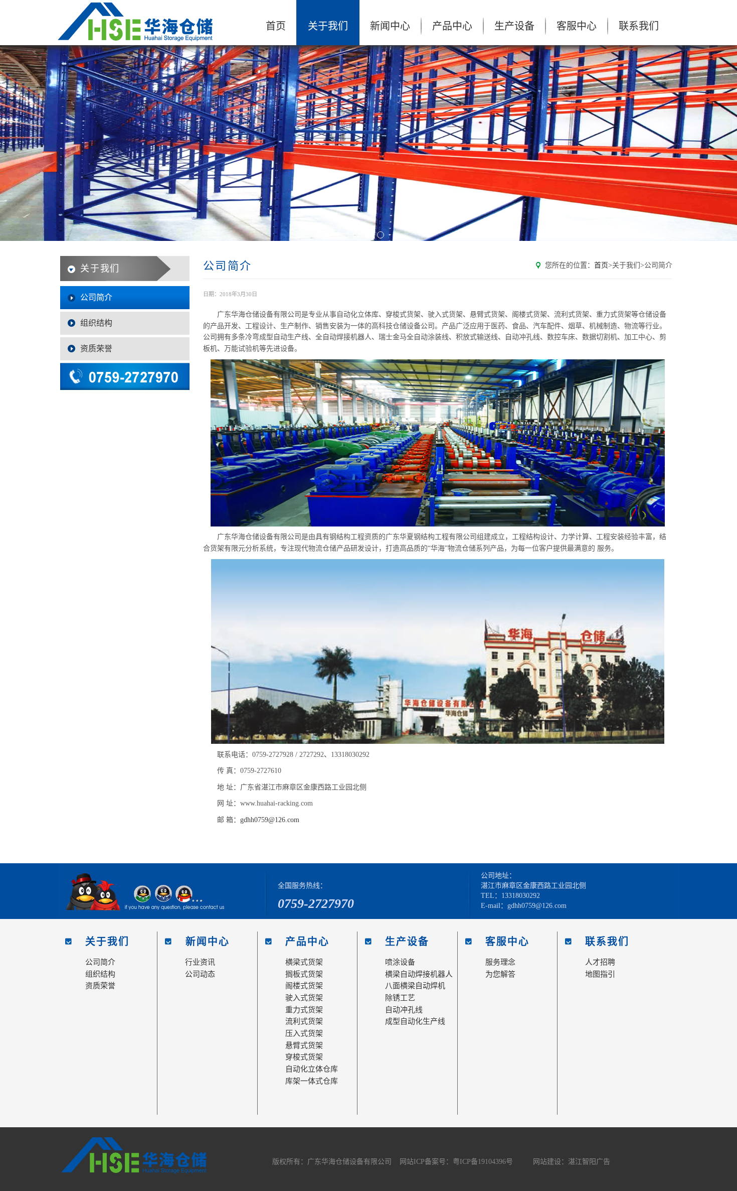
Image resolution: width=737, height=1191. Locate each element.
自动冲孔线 (404, 1010)
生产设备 (514, 26)
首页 (276, 26)
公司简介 (96, 297)
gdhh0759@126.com (269, 820)
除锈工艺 (400, 998)
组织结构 (96, 323)
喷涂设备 (400, 962)
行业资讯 (200, 962)
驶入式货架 (304, 998)
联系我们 (639, 26)
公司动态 (200, 974)
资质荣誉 (96, 348)
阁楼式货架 (304, 986)
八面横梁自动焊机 (415, 986)
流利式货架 (304, 1021)
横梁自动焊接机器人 (419, 974)
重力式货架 (304, 1010)
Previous (14, 143)
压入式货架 (304, 1033)
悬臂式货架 (304, 1045)
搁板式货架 (304, 974)
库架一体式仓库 (311, 1081)
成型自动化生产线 (415, 1021)
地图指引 (600, 974)
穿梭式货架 (304, 1057)
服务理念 (500, 962)
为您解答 (500, 974)
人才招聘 (600, 962)
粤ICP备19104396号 (483, 1161)
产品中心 (452, 26)
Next (722, 143)
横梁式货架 (304, 962)
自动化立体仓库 (311, 1069)
